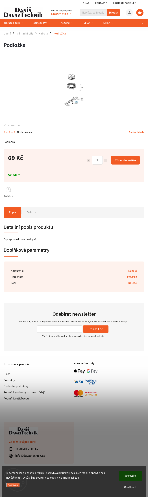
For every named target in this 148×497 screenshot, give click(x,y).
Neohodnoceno (25, 132)
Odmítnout (130, 487)
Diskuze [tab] (31, 212)
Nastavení (13, 485)
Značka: (136, 132)
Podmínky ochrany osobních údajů (24, 392)
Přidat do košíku (125, 160)
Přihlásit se (96, 328)
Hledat (113, 12)
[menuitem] (16, 23)
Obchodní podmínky (124, 3)
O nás (86, 3)
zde (77, 478)
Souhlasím (130, 476)
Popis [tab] (12, 212)
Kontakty (101, 3)
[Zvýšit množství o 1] (105, 160)
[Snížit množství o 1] (88, 160)
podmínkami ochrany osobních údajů (89, 336)
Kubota (132, 271)
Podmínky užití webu (16, 399)
